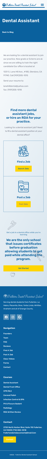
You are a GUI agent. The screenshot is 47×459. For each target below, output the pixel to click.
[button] (42, 4)
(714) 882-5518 (19, 430)
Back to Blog (7, 32)
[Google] (19, 317)
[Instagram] (13, 317)
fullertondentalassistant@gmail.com (19, 433)
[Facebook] (6, 317)
